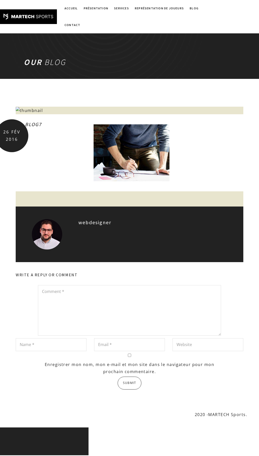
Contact (72, 25)
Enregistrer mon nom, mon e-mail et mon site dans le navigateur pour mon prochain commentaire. (129, 368)
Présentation (96, 8)
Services (121, 8)
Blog (194, 8)
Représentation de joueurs (159, 8)
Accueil (71, 8)
